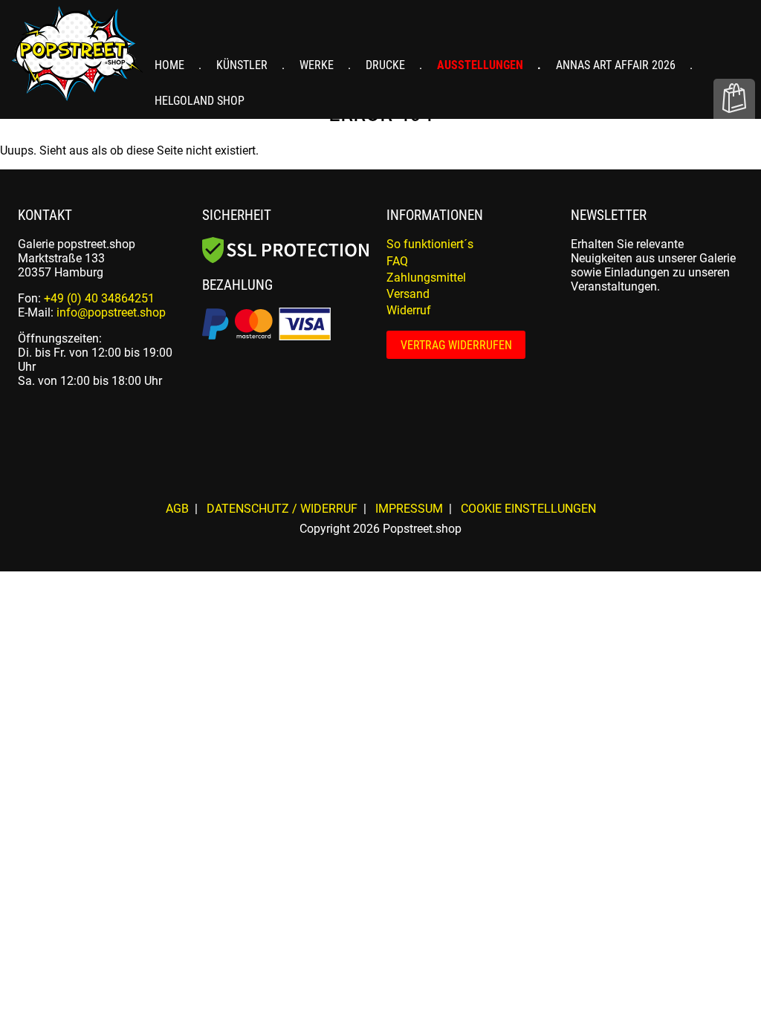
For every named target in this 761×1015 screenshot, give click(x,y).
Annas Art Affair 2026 (617, 65)
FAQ (397, 261)
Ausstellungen (481, 65)
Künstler (243, 65)
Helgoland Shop (200, 101)
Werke (318, 65)
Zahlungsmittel (426, 277)
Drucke (387, 65)
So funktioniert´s (429, 244)
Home (171, 65)
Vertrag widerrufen (456, 345)
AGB (177, 509)
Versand (408, 294)
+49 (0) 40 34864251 (99, 298)
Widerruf (408, 310)
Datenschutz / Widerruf (282, 509)
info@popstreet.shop (111, 312)
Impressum (409, 509)
